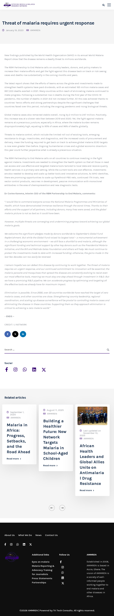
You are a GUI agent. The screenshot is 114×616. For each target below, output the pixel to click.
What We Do (25, 535)
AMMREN (35, 30)
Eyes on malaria (40, 561)
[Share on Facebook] (7, 334)
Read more (13, 459)
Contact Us (51, 535)
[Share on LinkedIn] (23, 334)
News (38, 535)
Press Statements (42, 578)
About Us (9, 535)
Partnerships (39, 582)
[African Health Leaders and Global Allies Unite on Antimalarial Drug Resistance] (92, 415)
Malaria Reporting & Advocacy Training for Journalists (43, 570)
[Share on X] (15, 334)
